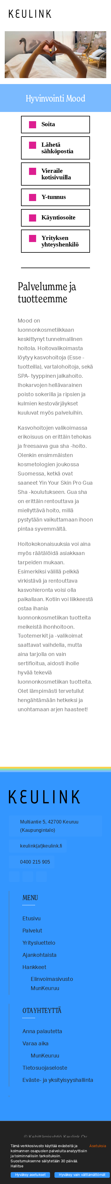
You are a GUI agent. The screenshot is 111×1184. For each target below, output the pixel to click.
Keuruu (13, 726)
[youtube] (41, 876)
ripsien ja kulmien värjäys (68, 726)
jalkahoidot (32, 723)
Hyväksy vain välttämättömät (82, 1175)
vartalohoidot (17, 728)
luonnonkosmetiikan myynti (35, 726)
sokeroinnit (91, 726)
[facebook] (14, 876)
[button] (56, 124)
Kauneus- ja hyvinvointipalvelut (75, 723)
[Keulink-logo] (44, 792)
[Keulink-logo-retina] (30, 12)
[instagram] (27, 876)
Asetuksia (98, 1146)
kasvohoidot (48, 723)
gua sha (20, 723)
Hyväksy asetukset (30, 1175)
